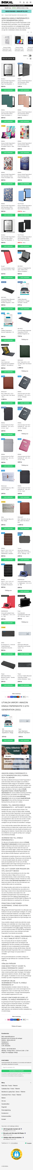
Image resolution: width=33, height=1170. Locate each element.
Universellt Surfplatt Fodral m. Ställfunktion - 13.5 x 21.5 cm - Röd (8, 614)
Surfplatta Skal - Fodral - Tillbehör (11, 1088)
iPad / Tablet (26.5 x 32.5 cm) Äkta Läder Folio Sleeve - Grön (24, 363)
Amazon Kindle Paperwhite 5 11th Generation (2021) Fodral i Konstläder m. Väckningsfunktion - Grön (8, 114)
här (22, 1076)
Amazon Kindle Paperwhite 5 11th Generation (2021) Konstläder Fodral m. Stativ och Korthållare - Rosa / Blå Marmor (8, 146)
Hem (3, 15)
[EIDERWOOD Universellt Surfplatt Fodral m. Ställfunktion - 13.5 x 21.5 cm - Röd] (8, 602)
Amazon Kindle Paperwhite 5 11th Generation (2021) (16, 15)
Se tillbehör (16, 766)
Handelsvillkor (5, 1104)
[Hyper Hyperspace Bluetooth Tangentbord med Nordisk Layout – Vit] (25, 634)
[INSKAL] (7, 2)
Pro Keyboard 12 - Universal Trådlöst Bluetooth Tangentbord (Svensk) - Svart (8, 647)
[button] (27, 2)
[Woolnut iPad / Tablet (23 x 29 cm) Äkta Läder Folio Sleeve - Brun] (25, 508)
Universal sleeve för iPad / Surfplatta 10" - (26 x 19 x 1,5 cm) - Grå (7, 458)
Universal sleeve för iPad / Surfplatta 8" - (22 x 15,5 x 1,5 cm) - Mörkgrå (24, 395)
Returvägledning (6, 1110)
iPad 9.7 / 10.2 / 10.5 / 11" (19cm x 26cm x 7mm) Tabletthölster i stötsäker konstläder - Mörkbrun (7, 553)
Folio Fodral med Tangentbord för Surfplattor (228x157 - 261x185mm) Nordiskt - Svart (7, 364)
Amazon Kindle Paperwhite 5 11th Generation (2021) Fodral (19, 50)
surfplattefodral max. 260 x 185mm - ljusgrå (7, 488)
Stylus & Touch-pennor (19, 896)
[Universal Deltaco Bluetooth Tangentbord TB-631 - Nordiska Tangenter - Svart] (8, 288)
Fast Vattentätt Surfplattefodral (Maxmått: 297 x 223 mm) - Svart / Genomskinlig (24, 615)
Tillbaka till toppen (16, 1026)
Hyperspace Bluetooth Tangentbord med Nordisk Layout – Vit (24, 646)
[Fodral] (19, 40)
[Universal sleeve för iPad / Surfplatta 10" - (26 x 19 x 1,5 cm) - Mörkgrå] (25, 414)
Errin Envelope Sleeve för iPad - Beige (7, 519)
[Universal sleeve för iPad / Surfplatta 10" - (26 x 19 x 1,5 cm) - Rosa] (25, 445)
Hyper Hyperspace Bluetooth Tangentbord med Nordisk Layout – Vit (24, 732)
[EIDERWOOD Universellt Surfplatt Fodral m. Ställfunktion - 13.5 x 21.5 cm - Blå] (25, 571)
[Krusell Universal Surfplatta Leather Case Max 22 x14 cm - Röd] (8, 257)
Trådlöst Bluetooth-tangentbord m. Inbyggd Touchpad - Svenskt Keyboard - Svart (23, 302)
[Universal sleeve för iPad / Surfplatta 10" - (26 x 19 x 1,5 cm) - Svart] (25, 477)
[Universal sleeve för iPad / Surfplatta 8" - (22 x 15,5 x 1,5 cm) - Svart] (8, 414)
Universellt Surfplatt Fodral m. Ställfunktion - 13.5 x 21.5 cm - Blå (25, 583)
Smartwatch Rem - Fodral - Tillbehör (11, 1094)
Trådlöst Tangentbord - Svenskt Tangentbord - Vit (7, 331)
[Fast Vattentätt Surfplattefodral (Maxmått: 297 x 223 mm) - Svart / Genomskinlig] (25, 602)
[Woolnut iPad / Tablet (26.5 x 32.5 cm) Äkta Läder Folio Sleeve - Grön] (25, 351)
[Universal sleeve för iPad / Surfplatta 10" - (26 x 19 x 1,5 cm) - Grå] (8, 445)
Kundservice (5, 1113)
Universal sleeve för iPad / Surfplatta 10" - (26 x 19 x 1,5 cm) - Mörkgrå (24, 426)
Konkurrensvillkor (6, 1116)
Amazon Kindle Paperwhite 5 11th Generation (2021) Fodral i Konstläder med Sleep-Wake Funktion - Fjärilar (8, 177)
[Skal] (7, 40)
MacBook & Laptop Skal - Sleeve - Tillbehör (13, 1091)
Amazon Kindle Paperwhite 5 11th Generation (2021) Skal (6, 50)
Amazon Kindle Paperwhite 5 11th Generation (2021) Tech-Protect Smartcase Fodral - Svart (25, 239)
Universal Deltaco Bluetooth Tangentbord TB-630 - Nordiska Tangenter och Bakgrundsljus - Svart (24, 333)
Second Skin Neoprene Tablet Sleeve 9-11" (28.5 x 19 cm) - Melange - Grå (24, 552)
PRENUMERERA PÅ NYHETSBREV (16, 1071)
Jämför (25, 55)
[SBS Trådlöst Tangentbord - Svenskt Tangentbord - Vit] (8, 320)
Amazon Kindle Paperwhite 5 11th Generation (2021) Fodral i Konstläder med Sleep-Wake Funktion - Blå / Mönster (25, 177)
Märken (4, 1098)
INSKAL (6, 1166)
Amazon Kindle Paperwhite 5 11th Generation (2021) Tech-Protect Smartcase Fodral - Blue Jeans (25, 208)
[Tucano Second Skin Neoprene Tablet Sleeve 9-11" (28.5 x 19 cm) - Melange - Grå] (25, 539)
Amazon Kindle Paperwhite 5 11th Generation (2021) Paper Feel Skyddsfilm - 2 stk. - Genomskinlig (8, 83)
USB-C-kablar (19, 927)
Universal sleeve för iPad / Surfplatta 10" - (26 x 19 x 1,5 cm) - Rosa (24, 458)
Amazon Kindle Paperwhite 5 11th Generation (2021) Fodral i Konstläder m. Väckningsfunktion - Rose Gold (25, 115)
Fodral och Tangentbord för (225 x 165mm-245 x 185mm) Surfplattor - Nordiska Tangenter (24, 270)
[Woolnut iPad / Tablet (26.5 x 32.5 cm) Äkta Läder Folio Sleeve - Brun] (8, 383)
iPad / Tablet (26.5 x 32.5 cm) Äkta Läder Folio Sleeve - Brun (8, 395)
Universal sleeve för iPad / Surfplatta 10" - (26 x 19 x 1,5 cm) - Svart (24, 489)
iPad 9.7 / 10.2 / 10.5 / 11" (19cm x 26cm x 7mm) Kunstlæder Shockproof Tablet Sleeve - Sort (7, 584)
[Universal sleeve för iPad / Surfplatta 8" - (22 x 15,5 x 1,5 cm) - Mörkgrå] (25, 383)
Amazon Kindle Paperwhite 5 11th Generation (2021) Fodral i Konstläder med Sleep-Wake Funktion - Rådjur (8, 209)
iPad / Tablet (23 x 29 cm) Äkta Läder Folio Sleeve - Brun (24, 520)
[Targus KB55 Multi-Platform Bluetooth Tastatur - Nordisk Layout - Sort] (8, 665)
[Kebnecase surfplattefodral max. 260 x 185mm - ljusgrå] (8, 477)
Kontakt (4, 1119)
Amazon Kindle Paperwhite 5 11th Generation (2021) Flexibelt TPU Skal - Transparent (25, 83)
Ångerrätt (4, 1107)
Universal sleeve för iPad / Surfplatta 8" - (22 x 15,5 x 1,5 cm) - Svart (7, 426)
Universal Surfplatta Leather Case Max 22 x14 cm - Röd (8, 268)
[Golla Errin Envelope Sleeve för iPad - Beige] (8, 508)
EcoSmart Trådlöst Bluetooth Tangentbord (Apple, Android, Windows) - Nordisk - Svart (25, 678)
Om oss (4, 1101)
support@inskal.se (9, 1036)
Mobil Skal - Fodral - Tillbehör (10, 1085)
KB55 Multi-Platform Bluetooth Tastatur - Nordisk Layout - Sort (8, 677)
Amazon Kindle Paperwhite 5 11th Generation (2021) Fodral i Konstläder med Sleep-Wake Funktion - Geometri (25, 146)
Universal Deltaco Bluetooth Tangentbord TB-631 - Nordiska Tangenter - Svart (8, 301)
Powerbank (5, 865)
